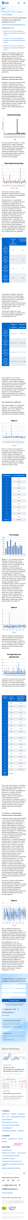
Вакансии (4, 1141)
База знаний (6, 1147)
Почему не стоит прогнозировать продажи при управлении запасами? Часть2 (14, 40)
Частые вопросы (21, 1152)
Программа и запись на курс (8, 1039)
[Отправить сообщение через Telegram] (18, 3)
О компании (6, 1135)
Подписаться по (17, 1026)
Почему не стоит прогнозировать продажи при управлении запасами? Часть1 (14, 33)
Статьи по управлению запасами (10, 1155)
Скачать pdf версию (7, 14)
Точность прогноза (7, 24)
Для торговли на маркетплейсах (10, 1125)
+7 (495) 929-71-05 (9, 1009)
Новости (20, 1138)
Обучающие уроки (7, 1150)
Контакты (4, 1138)
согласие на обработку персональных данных (15, 1004)
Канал (7, 1026)
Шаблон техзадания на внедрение (11, 1168)
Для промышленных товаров (10, 1122)
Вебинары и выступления (9, 1152)
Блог (3, 8)
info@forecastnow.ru (10, 1189)
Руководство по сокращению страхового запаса (13, 1164)
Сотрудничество (12, 1138)
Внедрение (13, 1113)
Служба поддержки (7, 1127)
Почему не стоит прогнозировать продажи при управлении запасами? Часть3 (14, 47)
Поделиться (20, 11)
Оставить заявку (14, 1000)
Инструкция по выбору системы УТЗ (12, 1161)
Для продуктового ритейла (18, 1116)
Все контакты (5, 1015)
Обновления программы (8, 1158)
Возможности (5, 1113)
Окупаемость (21, 1113)
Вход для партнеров (7, 1192)
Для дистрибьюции (7, 1119)
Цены (8, 1116)
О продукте (6, 1110)
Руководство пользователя (9, 1130)
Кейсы (3, 1116)
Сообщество (21, 1130)
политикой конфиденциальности (17, 1201)
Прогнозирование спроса (18, 24)
